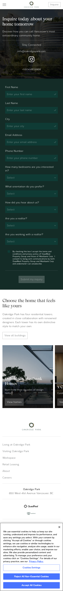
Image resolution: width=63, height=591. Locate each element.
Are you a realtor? (16, 218)
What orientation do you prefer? (24, 186)
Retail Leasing (10, 464)
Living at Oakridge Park (16, 444)
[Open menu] (4, 4)
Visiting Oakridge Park (15, 451)
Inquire (54, 4)
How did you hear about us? (22, 202)
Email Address (13, 135)
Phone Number (14, 151)
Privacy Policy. (36, 561)
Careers (7, 477)
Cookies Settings (31, 567)
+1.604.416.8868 (31, 69)
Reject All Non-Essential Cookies (31, 576)
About (6, 471)
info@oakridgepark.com (31, 51)
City (7, 119)
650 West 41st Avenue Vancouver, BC (31, 493)
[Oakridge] (31, 5)
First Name (11, 87)
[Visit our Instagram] (31, 59)
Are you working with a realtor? (24, 234)
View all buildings (15, 335)
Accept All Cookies (31, 585)
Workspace (9, 457)
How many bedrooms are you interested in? (29, 168)
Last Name (11, 103)
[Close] (59, 527)
